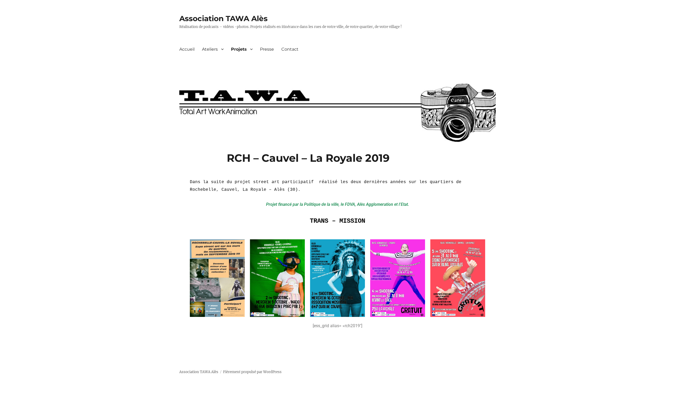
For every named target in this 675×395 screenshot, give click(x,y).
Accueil (187, 49)
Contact (289, 49)
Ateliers (210, 49)
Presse (267, 49)
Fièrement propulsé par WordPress (252, 372)
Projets (239, 49)
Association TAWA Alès (223, 18)
